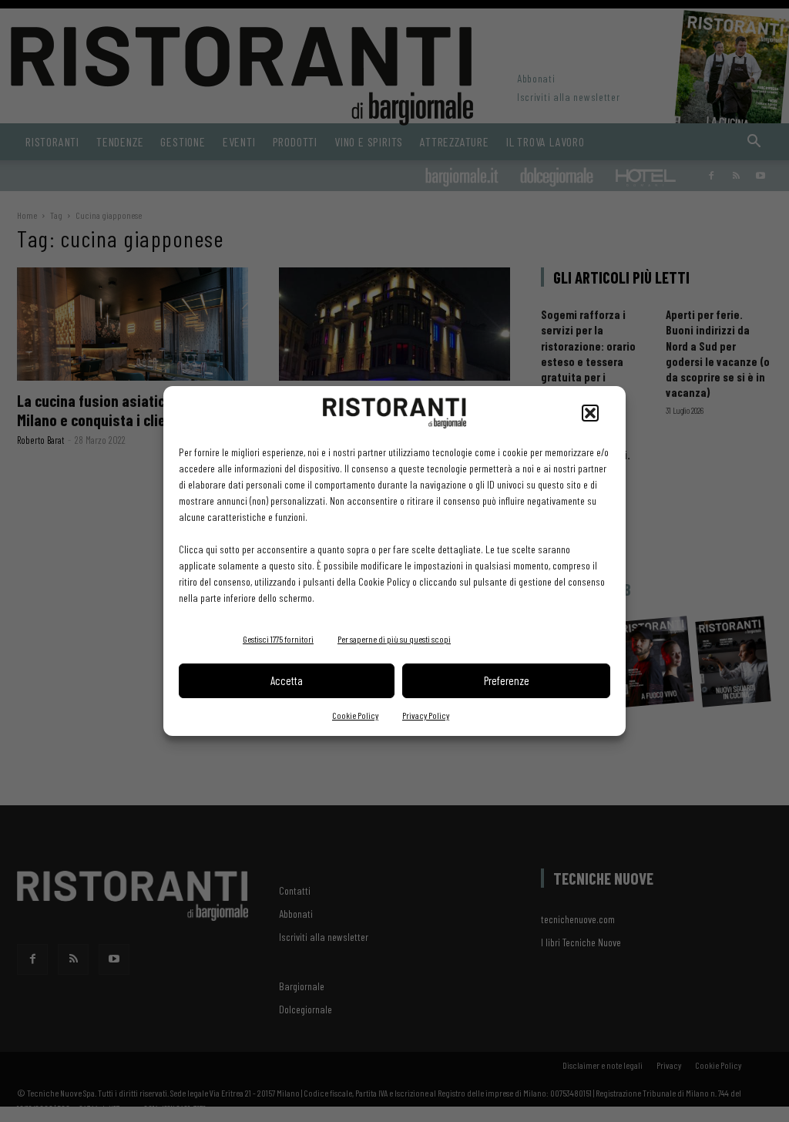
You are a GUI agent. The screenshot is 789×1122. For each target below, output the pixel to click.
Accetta (286, 680)
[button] (590, 413)
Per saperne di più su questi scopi (394, 638)
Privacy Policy (425, 715)
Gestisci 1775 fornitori (278, 638)
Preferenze (506, 680)
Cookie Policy (355, 715)
